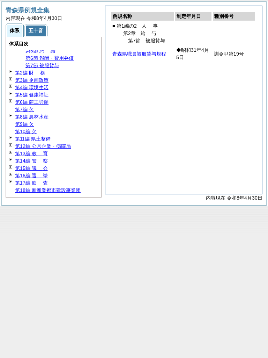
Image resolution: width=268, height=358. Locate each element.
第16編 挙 (31, 175)
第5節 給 (40, 50)
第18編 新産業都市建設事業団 (48, 190)
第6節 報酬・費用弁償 (49, 58)
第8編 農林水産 (32, 117)
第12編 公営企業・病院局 (43, 146)
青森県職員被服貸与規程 (139, 54)
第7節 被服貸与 (42, 65)
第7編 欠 (24, 109)
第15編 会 (31, 168)
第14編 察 (31, 161)
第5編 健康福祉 (32, 95)
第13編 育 (31, 153)
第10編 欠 (26, 131)
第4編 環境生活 (32, 87)
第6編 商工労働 (32, 102)
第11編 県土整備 (33, 139)
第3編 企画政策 (32, 80)
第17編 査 (31, 183)
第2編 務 (30, 73)
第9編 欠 (24, 124)
